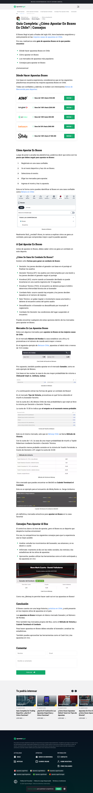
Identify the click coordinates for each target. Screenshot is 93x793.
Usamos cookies (32, 789)
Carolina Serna (25, 19)
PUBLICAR (29, 672)
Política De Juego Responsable (42, 781)
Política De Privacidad (26, 781)
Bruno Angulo (36, 19)
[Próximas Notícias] (76, 691)
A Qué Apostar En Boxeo (46, 11)
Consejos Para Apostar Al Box (61, 11)
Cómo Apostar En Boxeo (32, 11)
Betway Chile (53, 434)
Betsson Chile (43, 345)
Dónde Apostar (20, 11)
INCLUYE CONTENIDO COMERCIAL (54, 1)
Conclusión (74, 11)
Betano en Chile (27, 192)
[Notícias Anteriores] (72, 691)
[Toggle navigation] (78, 6)
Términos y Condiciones (59, 781)
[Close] (64, 789)
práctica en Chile (55, 608)
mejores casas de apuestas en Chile (47, 37)
